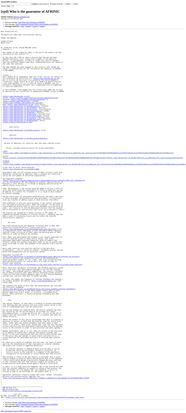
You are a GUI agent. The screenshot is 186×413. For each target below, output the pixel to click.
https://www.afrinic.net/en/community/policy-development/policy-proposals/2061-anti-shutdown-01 (43, 180)
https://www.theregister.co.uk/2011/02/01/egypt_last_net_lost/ (29, 229)
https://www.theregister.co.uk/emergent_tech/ (22, 119)
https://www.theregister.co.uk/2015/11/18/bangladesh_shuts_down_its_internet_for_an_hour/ (41, 256)
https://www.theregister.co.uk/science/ (19, 117)
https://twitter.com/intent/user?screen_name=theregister (34, 98)
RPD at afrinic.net (10, 389)
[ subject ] (35, 26)
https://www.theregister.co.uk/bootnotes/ (20, 120)
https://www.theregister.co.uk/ (46, 78)
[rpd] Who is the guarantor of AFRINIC (31, 22)
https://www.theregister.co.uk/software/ (20, 107)
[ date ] (22, 26)
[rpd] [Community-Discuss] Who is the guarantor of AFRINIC (37, 24)
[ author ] (42, 26)
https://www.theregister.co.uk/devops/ (19, 112)
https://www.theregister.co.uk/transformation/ (22, 111)
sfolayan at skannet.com (21, 17)
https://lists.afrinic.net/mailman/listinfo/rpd (22, 391)
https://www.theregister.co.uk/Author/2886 (21, 169)
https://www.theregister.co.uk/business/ (20, 114)
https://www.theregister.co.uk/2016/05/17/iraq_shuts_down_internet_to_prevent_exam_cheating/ (42, 264)
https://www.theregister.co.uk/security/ (20, 109)
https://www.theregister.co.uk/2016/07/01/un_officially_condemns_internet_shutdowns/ (39, 289)
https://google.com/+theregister (16, 101)
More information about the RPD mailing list (16, 411)
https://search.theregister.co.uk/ (17, 122)
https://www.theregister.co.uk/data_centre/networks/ (25, 138)
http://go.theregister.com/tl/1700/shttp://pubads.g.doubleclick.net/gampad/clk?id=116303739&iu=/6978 (46, 378)
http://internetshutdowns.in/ (44, 281)
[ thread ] (28, 26)
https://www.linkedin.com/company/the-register (22, 103)
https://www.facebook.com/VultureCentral (28, 99)
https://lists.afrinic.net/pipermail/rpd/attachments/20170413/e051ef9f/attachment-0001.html (45, 397)
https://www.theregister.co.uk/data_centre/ (21, 106)
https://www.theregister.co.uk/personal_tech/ (22, 115)
